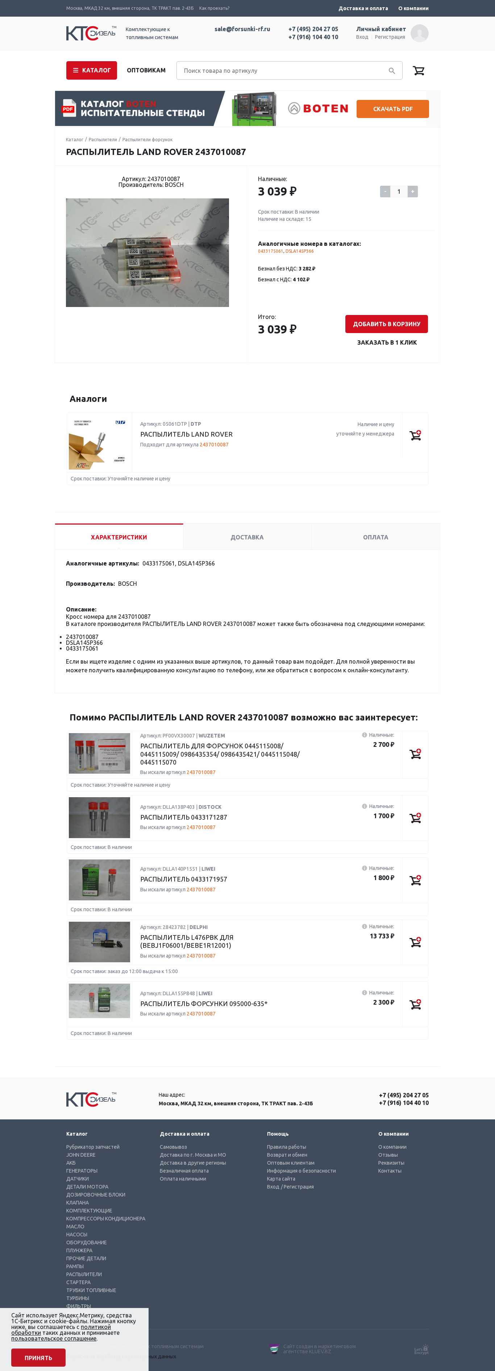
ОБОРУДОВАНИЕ (86, 1242)
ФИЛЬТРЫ (78, 1306)
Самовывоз (173, 1147)
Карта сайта (281, 1179)
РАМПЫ (75, 1266)
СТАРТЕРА (78, 1282)
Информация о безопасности (301, 1171)
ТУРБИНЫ (77, 1298)
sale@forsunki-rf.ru (242, 29)
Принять (38, 1358)
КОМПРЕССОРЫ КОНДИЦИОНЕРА (105, 1218)
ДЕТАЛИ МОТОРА (87, 1187)
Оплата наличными (183, 1179)
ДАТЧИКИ (77, 1179)
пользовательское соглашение (53, 1338)
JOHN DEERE (81, 1155)
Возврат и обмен (287, 1155)
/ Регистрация (297, 1187)
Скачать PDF (393, 109)
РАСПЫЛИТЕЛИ (84, 1274)
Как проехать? (214, 8)
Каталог (74, 139)
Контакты (390, 1171)
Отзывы (388, 1155)
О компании (413, 8)
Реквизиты (391, 1163)
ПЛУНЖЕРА (79, 1250)
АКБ (71, 1163)
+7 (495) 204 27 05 (313, 29)
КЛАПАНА (77, 1203)
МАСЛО (75, 1226)
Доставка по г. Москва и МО (193, 1155)
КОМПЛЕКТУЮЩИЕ (89, 1211)
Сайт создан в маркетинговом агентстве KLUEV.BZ (319, 1349)
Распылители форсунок (147, 139)
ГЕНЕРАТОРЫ (81, 1171)
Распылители (103, 139)
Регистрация (390, 37)
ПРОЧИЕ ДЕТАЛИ (86, 1258)
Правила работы (286, 1147)
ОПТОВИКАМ (146, 70)
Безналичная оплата (184, 1171)
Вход (362, 37)
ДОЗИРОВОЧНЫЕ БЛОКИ (95, 1195)
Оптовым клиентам (291, 1163)
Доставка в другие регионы (193, 1163)
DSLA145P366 (300, 251)
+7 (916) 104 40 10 (313, 37)
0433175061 (270, 251)
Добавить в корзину (386, 324)
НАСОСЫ (76, 1234)
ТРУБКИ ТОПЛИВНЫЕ (91, 1290)
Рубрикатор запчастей (93, 1147)
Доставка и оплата (363, 8)
